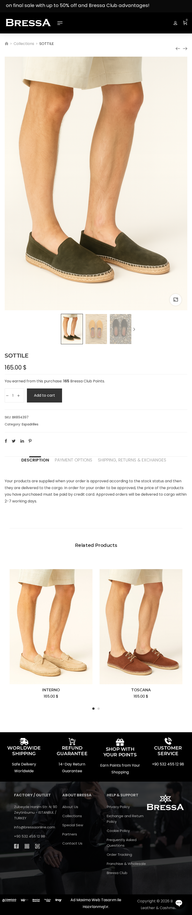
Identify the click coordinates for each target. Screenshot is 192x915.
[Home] (6, 43)
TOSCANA (141, 690)
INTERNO (51, 690)
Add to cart (44, 395)
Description (35, 460)
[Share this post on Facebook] (6, 441)
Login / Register (175, 23)
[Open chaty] (179, 903)
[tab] (35, 460)
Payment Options (73, 460)
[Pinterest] (37, 846)
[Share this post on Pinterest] (30, 441)
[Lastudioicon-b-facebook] (16, 846)
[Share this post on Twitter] (14, 441)
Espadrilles (30, 424)
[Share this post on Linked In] (22, 441)
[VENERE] (178, 48)
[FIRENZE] (185, 48)
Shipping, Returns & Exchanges (132, 460)
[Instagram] (27, 846)
